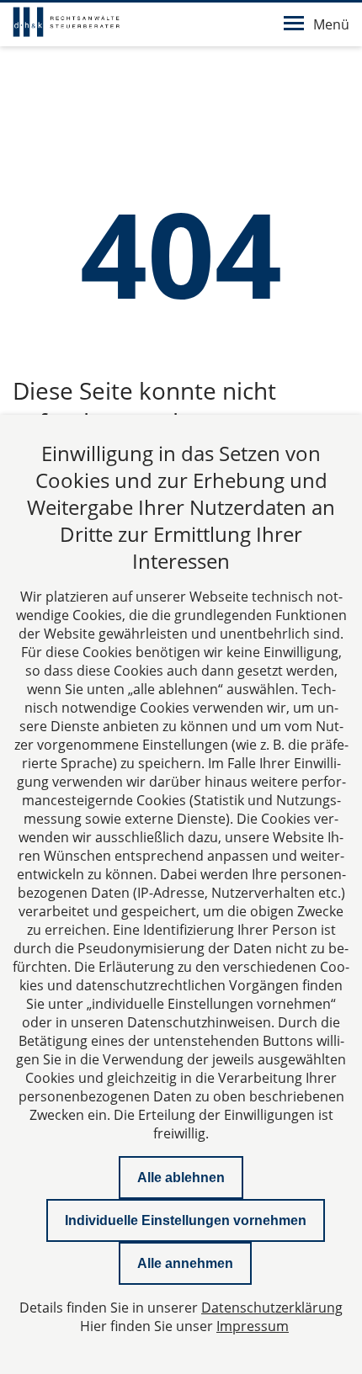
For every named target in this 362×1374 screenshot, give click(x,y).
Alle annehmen (185, 1263)
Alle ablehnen (181, 1177)
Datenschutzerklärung (272, 1307)
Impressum (252, 1326)
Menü (331, 24)
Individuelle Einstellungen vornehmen (185, 1220)
